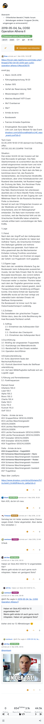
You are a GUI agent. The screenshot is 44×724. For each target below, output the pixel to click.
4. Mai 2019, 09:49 (16, 595)
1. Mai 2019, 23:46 (34, 539)
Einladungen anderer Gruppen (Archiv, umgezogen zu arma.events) (18, 36)
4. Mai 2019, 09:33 (16, 560)
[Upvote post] (34, 489)
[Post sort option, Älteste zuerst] (5, 48)
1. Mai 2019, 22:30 (33, 516)
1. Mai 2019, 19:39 (33, 497)
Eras (6, 56)
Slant (6, 497)
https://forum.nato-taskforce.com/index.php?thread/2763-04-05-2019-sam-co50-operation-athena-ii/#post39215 (21, 63)
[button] (3, 720)
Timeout (7, 516)
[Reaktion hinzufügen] (27, 489)
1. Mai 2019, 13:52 (22, 56)
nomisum (7, 539)
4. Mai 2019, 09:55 (16, 647)
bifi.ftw (7, 557)
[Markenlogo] (5, 5)
